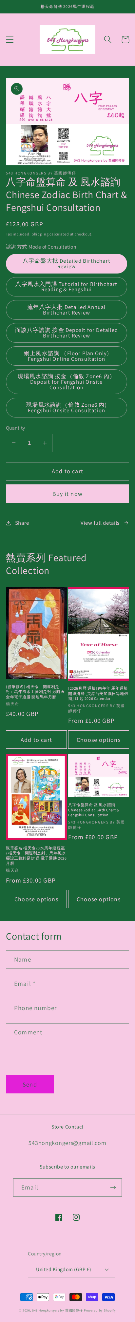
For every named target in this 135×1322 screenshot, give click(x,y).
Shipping (40, 234)
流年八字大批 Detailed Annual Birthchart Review (66, 309)
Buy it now (67, 494)
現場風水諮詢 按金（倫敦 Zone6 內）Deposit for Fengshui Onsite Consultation (66, 382)
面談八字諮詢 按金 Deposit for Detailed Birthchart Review (66, 332)
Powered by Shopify (100, 1310)
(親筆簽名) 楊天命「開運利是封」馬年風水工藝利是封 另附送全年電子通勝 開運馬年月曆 (35, 691)
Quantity (15, 427)
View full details (100, 522)
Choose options (99, 739)
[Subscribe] (113, 1187)
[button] (10, 39)
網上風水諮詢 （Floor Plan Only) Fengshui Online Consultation (66, 356)
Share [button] (22, 522)
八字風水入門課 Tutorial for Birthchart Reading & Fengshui (66, 286)
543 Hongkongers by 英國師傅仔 (57, 1310)
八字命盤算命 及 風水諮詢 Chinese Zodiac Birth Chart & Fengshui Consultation (93, 809)
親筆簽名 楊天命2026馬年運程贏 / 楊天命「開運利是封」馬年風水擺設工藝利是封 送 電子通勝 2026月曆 (36, 855)
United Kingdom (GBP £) (63, 1269)
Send (30, 1084)
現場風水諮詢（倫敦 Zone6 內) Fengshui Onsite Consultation (66, 407)
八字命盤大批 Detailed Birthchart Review (66, 263)
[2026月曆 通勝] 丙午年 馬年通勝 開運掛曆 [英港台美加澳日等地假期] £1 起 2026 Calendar (98, 693)
